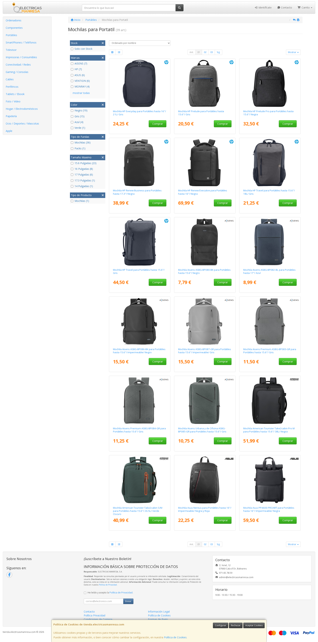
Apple (9, 131)
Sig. (218, 52)
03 (211, 52)
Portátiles (11, 35)
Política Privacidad (94, 615)
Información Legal (159, 611)
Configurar (220, 625)
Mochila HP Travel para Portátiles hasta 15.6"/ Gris (139, 271)
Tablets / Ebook (15, 94)
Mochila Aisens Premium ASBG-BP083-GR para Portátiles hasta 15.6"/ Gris (269, 351)
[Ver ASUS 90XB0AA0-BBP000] (270, 480)
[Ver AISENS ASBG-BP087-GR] (205, 321)
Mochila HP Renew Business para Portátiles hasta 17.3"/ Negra (137, 192)
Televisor (11, 50)
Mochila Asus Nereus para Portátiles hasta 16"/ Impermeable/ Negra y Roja (204, 509)
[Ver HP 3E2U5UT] (140, 162)
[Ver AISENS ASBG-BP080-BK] (205, 242)
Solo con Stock (83, 48)
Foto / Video (13, 101)
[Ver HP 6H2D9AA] (270, 162)
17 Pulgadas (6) (84, 174)
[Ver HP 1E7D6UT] (205, 83)
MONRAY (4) (82, 86)
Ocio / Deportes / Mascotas (22, 123)
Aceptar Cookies (254, 625)
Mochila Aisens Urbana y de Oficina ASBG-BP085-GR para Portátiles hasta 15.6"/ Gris (202, 430)
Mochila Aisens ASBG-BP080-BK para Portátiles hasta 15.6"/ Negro (204, 271)
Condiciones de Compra (98, 619)
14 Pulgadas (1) (84, 186)
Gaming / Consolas (17, 72)
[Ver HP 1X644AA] (270, 83)
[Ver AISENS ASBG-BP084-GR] (140, 400)
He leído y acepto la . (110, 592)
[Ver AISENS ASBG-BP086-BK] (140, 321)
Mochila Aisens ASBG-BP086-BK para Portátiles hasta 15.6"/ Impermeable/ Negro (139, 351)
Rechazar (236, 625)
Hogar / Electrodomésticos (22, 108)
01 (198, 52)
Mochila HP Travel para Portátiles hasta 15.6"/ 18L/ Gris (269, 192)
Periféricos (12, 86)
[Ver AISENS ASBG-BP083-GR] (270, 321)
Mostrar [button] (292, 52)
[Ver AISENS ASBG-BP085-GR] (205, 400)
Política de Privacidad (108, 584)
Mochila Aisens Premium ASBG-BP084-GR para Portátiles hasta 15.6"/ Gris (139, 430)
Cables (10, 79)
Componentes (14, 27)
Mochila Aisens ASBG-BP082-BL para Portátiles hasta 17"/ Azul (269, 271)
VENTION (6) (82, 81)
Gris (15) (79, 116)
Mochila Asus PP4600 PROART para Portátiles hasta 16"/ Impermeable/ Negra (268, 509)
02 (205, 52)
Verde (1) (80, 127)
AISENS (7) (81, 63)
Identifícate (265, 7)
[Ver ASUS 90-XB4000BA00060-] (205, 480)
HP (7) (78, 69)
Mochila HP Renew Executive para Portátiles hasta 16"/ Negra (202, 192)
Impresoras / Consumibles (21, 57)
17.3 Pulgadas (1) (85, 180)
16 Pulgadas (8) (84, 169)
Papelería (11, 116)
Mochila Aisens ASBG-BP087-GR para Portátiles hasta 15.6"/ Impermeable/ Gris (204, 351)
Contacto (286, 7)
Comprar (157, 123)
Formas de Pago (158, 619)
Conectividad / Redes (18, 64)
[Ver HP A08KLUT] (140, 83)
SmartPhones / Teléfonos (21, 42)
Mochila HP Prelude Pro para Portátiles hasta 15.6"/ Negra (268, 113)
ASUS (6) (80, 75)
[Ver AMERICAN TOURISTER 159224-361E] (270, 400)
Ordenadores (13, 20)
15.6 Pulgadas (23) (85, 163)
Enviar (128, 601)
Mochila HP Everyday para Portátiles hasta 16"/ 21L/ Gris (139, 113)
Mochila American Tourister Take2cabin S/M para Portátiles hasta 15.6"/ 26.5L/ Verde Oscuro (137, 511)
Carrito (305, 7)
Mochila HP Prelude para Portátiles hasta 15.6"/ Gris (201, 113)
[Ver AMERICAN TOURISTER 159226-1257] (140, 480)
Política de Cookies (175, 637)
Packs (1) (80, 148)
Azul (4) (79, 122)
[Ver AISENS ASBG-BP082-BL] (270, 242)
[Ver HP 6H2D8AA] (140, 242)
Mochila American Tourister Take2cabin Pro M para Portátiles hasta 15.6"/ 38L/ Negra (269, 430)
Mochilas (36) (83, 142)
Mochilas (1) (82, 201)
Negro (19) (81, 110)
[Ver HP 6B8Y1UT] (205, 162)
